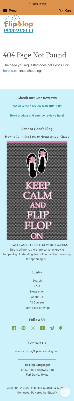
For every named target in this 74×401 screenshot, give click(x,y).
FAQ (37, 286)
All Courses (37, 302)
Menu (12, 10)
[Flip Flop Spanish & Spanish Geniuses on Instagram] (33, 329)
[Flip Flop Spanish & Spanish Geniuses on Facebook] (14, 329)
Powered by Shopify (44, 392)
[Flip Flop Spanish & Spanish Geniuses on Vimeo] (52, 329)
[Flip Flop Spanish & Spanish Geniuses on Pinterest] (23, 329)
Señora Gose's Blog (37, 129)
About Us (37, 297)
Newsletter (37, 291)
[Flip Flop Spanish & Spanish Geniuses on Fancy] (60, 329)
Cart (67, 10)
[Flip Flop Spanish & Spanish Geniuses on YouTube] (42, 329)
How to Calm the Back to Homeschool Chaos (37, 136)
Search (37, 280)
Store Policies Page (37, 308)
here (6, 70)
